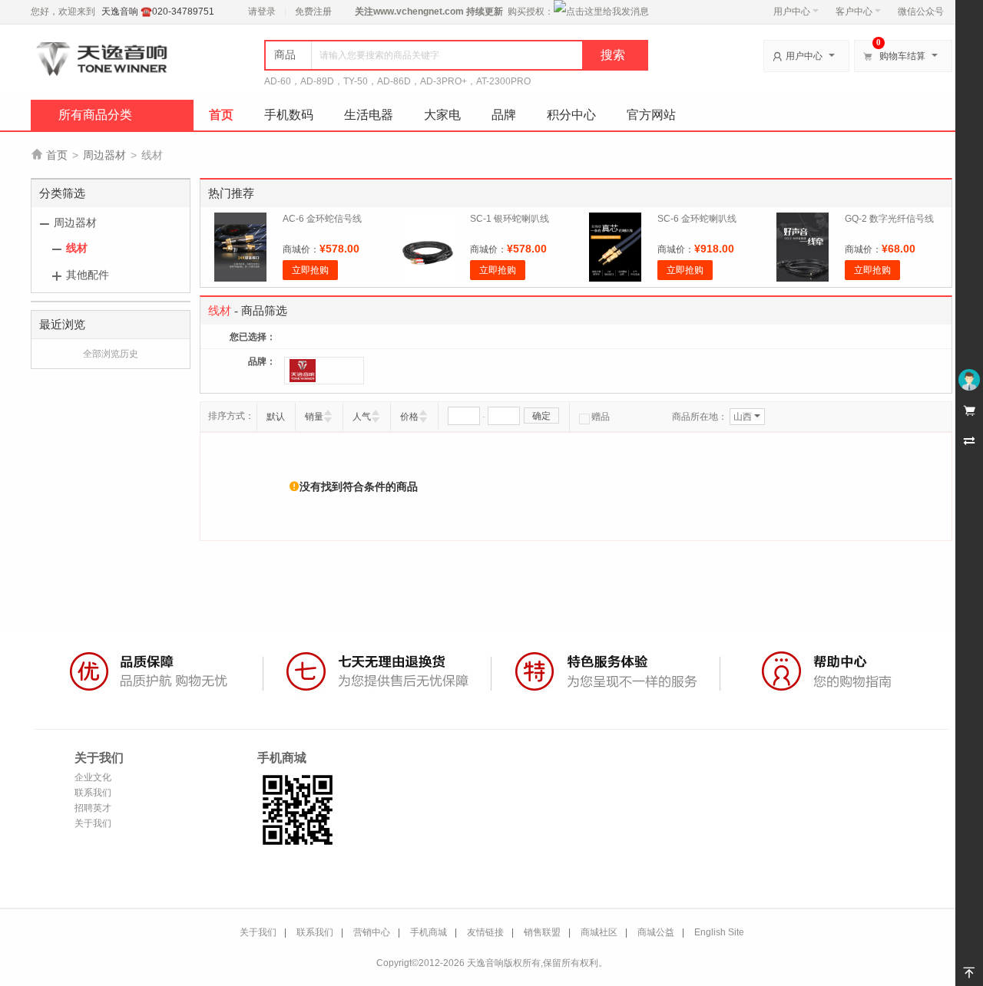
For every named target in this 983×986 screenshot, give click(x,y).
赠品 (600, 416)
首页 (221, 114)
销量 (314, 416)
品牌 (504, 114)
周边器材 (104, 155)
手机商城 (428, 932)
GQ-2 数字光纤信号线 (889, 218)
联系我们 (92, 792)
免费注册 (313, 11)
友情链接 (485, 932)
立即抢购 (310, 270)
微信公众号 (921, 11)
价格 (409, 416)
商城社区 (599, 932)
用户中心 (791, 11)
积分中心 (571, 114)
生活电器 (368, 114)
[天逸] (324, 370)
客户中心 (854, 11)
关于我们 (92, 823)
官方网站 (651, 114)
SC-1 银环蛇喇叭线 (509, 218)
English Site (719, 932)
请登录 (262, 11)
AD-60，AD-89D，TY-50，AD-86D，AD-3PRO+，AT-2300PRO (397, 81)
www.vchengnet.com (418, 11)
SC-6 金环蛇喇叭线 (696, 218)
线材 (77, 248)
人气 (361, 416)
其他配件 (87, 275)
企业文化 (92, 777)
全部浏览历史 (110, 353)
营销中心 (371, 932)
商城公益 (655, 932)
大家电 (442, 114)
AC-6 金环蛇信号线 (322, 218)
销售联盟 (542, 932)
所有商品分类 (95, 114)
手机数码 (288, 114)
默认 (275, 416)
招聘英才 (92, 808)
